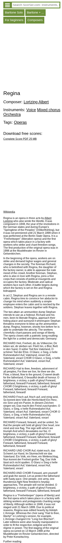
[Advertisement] (31, 58)
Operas (20, 122)
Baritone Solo (14, 12)
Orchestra (12, 114)
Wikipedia (9, 211)
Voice (31, 110)
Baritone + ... (35, 12)
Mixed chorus (48, 110)
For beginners (14, 20)
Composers (35, 20)
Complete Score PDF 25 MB (20, 138)
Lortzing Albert (36, 102)
